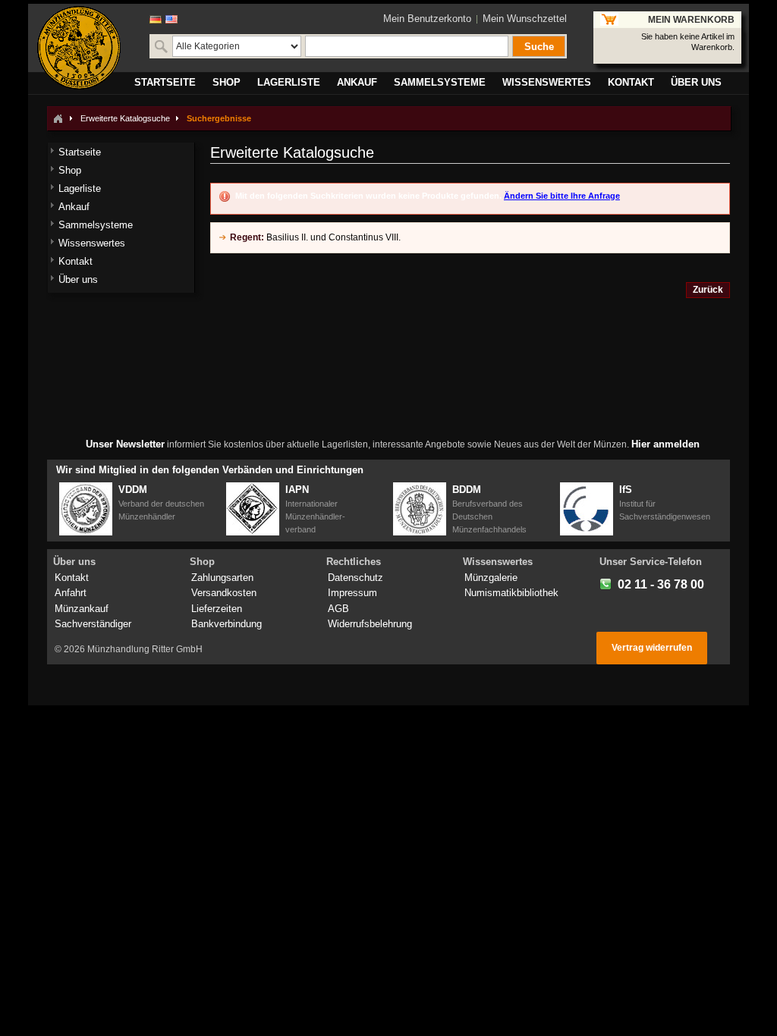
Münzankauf (82, 608)
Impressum (352, 592)
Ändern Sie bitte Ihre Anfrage (562, 195)
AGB (338, 608)
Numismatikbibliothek (511, 592)
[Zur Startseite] (58, 118)
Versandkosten (223, 592)
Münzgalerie (490, 577)
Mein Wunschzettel (525, 18)
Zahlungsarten (222, 577)
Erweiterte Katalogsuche (125, 118)
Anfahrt (71, 592)
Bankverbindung (226, 623)
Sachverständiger (93, 623)
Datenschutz (355, 577)
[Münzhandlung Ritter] (79, 47)
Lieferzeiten (216, 608)
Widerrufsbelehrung (370, 623)
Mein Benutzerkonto (427, 18)
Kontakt (72, 577)
